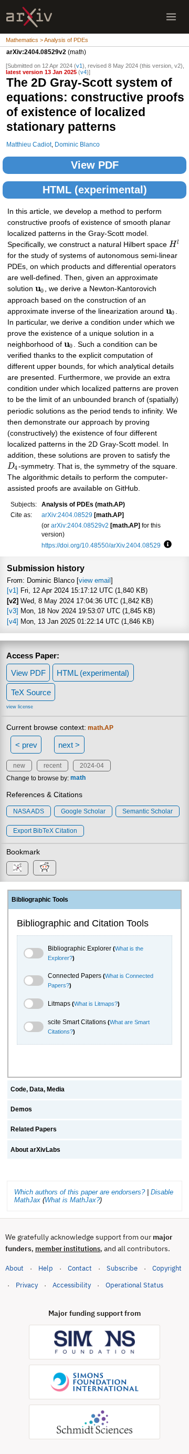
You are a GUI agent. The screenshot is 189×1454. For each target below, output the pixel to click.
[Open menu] (171, 16)
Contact (80, 1268)
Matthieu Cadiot (28, 144)
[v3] (12, 611)
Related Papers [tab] (33, 1129)
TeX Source (31, 692)
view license (19, 706)
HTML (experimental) (95, 189)
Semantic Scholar (147, 811)
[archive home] (29, 17)
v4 (83, 72)
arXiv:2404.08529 (66, 514)
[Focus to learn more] (166, 545)
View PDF (95, 165)
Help (45, 1268)
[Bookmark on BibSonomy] (17, 868)
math (78, 778)
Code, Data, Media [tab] (37, 1089)
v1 (79, 66)
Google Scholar (83, 811)
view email (95, 580)
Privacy (27, 1285)
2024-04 (92, 765)
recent (52, 765)
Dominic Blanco (77, 144)
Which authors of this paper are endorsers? (79, 1192)
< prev (26, 744)
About (14, 1268)
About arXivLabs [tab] (35, 1150)
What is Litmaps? (96, 1004)
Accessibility (71, 1285)
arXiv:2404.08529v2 (80, 525)
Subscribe (122, 1268)
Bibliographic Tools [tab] (40, 899)
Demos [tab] (21, 1109)
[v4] (12, 621)
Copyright (167, 1268)
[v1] (12, 590)
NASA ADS (28, 811)
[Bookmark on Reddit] (44, 867)
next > (69, 744)
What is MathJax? (72, 1200)
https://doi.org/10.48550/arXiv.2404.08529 (101, 545)
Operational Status (134, 1285)
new (19, 765)
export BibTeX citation (45, 830)
